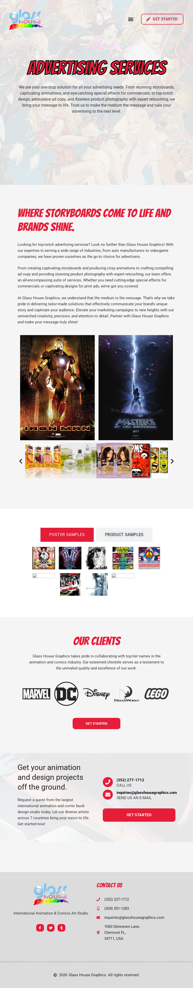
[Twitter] (51, 928)
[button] (131, 19)
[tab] (67, 535)
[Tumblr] (61, 928)
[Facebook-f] (40, 928)
